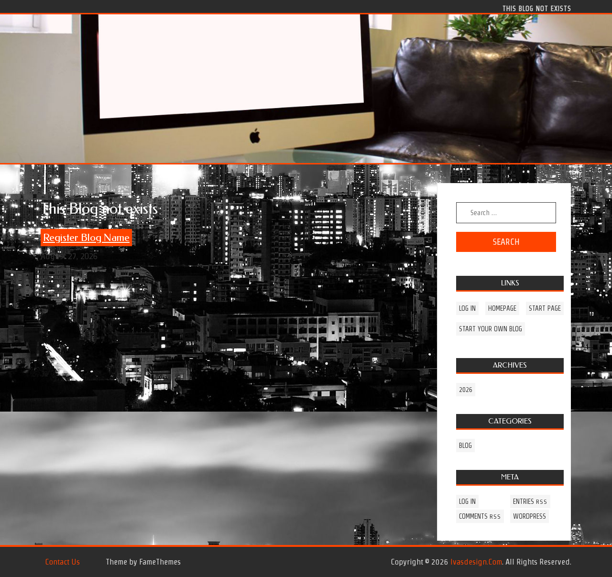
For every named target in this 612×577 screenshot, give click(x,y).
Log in (467, 308)
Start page (545, 308)
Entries (530, 501)
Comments (480, 516)
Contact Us (62, 561)
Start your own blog (490, 329)
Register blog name (86, 237)
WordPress (529, 516)
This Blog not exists (537, 8)
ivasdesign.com (476, 561)
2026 (465, 389)
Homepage (502, 308)
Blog (465, 445)
